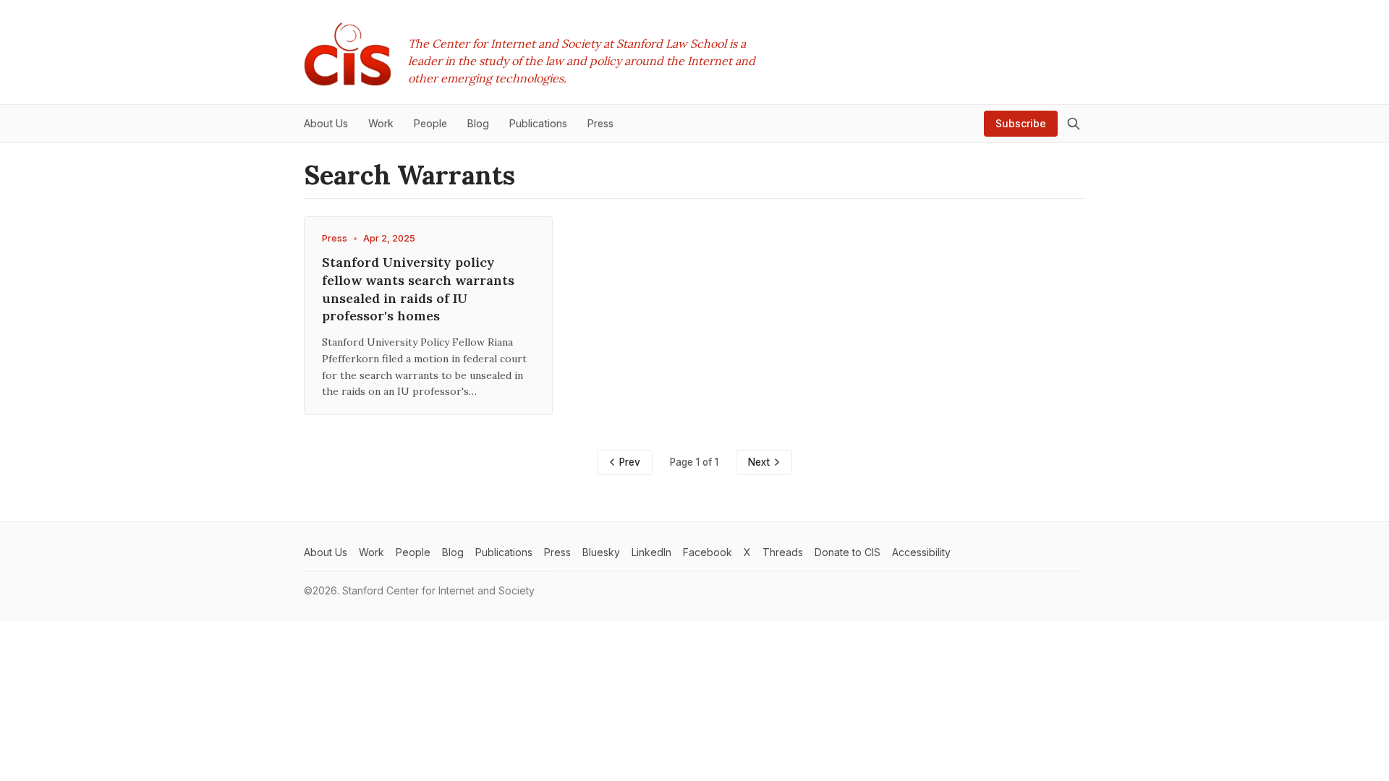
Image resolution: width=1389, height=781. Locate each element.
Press (334, 238)
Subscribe (1020, 123)
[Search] (1073, 123)
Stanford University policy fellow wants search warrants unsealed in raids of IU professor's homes (418, 289)
